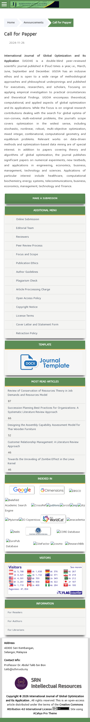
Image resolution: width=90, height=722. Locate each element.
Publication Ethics (27, 263)
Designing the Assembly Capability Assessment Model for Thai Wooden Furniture (44, 427)
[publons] (53, 505)
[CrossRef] (38, 505)
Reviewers (22, 237)
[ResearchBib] (74, 544)
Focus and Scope (27, 254)
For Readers (15, 612)
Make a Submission (45, 198)
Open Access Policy (28, 298)
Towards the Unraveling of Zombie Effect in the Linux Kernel (41, 461)
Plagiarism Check (26, 280)
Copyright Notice (26, 307)
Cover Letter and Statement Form (37, 324)
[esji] (73, 505)
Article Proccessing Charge (33, 289)
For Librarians (16, 630)
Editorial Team (25, 228)
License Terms (25, 315)
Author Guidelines (27, 272)
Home (11, 23)
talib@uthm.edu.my (16, 669)
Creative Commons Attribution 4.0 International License (45, 707)
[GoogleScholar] (22, 491)
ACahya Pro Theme (45, 713)
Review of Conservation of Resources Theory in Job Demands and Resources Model (40, 393)
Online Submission (27, 219)
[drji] (81, 505)
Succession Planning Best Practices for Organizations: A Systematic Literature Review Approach (43, 410)
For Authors (15, 621)
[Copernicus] (29, 520)
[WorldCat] (53, 520)
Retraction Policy (26, 333)
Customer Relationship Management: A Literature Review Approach (43, 444)
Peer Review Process (29, 245)
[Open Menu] (4, 4)
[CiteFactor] (41, 544)
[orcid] (65, 505)
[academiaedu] (76, 520)
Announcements (34, 23)
